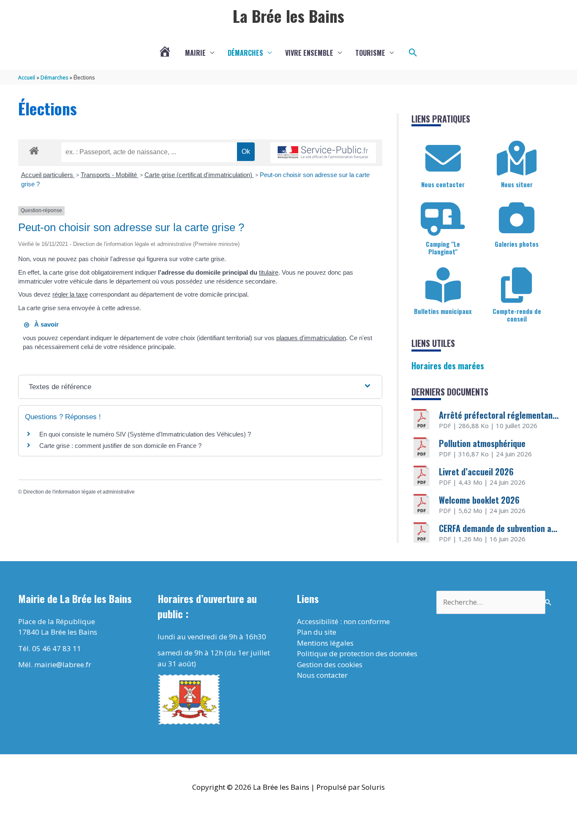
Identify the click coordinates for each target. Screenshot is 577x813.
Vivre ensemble (309, 53)
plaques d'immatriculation (311, 337)
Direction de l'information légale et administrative (79, 492)
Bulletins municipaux (443, 311)
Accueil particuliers (48, 174)
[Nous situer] (516, 158)
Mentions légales (325, 643)
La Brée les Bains (288, 15)
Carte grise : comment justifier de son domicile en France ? (120, 445)
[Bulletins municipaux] (443, 285)
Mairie (195, 53)
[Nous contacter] (443, 158)
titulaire (268, 272)
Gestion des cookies (329, 664)
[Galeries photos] (516, 218)
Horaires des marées (447, 365)
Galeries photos (517, 243)
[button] (413, 52)
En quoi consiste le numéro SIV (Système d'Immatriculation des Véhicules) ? (145, 434)
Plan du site (316, 632)
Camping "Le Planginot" (443, 247)
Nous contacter (443, 184)
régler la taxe (70, 294)
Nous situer (517, 184)
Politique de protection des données (357, 653)
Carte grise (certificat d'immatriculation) (199, 174)
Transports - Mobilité (110, 174)
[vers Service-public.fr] (323, 152)
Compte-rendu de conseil (517, 314)
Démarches (245, 53)
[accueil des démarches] (34, 149)
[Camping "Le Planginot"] (443, 218)
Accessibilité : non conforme (343, 621)
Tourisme (370, 53)
